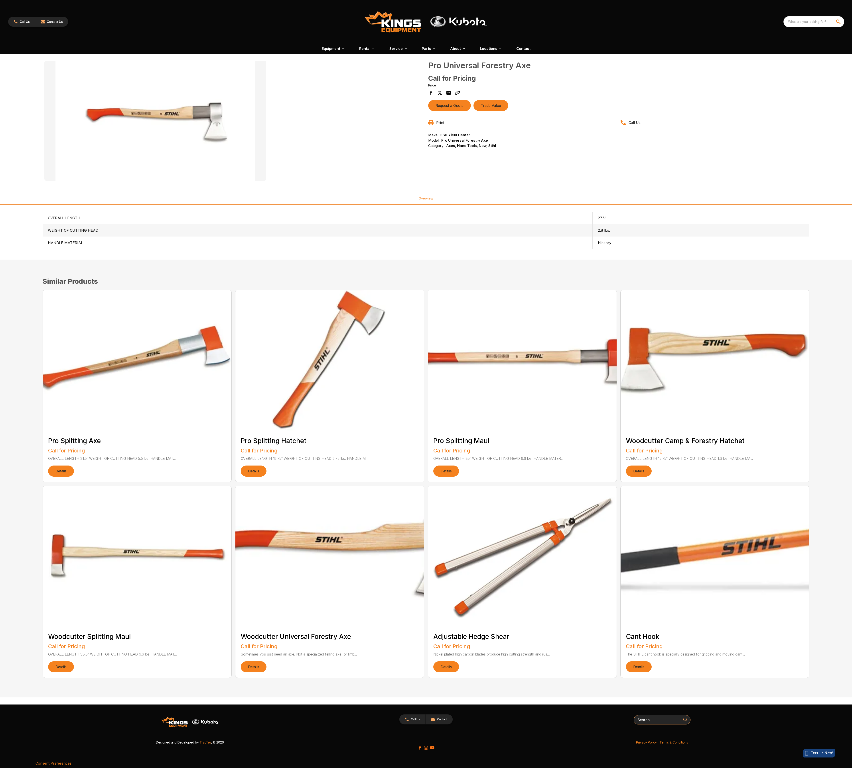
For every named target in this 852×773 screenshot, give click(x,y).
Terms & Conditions (674, 742)
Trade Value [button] (491, 105)
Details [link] (61, 471)
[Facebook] (420, 748)
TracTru (205, 742)
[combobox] (814, 21)
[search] (838, 22)
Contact (523, 48)
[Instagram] (426, 748)
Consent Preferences (53, 763)
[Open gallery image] (155, 121)
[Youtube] (432, 748)
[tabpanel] (234, 121)
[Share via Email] (448, 93)
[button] (21, 22)
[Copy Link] (457, 93)
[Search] (685, 719)
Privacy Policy (646, 742)
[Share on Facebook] (431, 93)
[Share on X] (439, 93)
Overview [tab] (426, 198)
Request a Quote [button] (449, 105)
